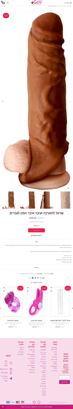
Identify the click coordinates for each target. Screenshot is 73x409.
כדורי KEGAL (43, 371)
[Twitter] (35, 277)
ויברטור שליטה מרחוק (44, 393)
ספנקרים (20, 352)
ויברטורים (43, 359)
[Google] (34, 402)
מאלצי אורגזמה (43, 383)
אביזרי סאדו (20, 343)
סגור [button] (3, 407)
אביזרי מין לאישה (41, 323)
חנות (55, 354)
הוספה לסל (36, 230)
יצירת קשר (54, 359)
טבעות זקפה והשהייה (31, 355)
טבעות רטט (32, 324)
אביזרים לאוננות (56, 323)
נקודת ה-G (43, 386)
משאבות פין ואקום (31, 366)
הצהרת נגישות (55, 363)
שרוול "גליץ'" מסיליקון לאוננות (60, 320)
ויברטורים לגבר (32, 351)
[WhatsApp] (29, 277)
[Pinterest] (32, 277)
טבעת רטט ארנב (36, 320)
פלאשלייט (32, 370)
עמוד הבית (69, 6)
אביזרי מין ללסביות (43, 353)
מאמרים (54, 357)
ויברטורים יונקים (43, 363)
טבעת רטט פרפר (12, 320)
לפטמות (43, 379)
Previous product (6, 6)
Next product (2, 6)
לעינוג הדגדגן (44, 376)
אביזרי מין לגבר (61, 6)
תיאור (36, 242)
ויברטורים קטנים (40, 324)
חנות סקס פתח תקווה (54, 348)
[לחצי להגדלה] (68, 188)
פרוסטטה (32, 372)
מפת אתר (54, 370)
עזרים (44, 388)
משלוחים (36, 267)
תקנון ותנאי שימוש (54, 367)
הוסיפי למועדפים (35, 235)
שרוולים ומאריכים (52, 6)
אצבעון (44, 357)
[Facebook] (38, 277)
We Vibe (43, 350)
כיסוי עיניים (20, 354)
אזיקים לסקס (21, 348)
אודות (55, 352)
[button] (51, 291)
